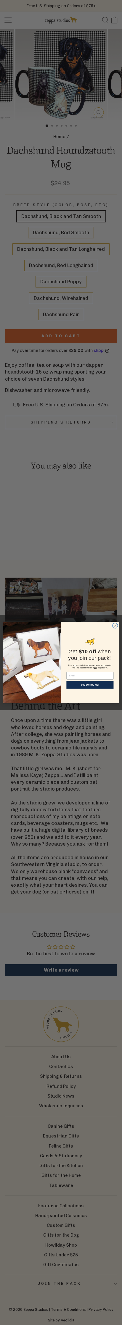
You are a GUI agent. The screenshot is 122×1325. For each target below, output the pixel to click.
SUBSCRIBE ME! (90, 684)
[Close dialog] (115, 625)
